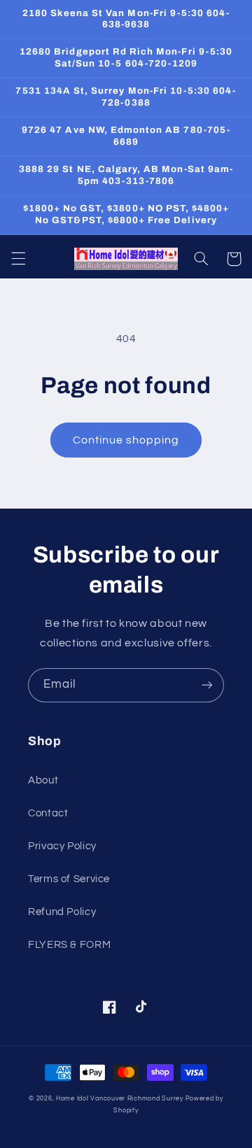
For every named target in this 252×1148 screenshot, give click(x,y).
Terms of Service (69, 879)
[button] (18, 259)
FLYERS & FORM (69, 945)
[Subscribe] (207, 685)
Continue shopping (126, 440)
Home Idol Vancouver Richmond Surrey (119, 1099)
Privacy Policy (62, 846)
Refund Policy (62, 912)
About (43, 780)
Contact (48, 813)
